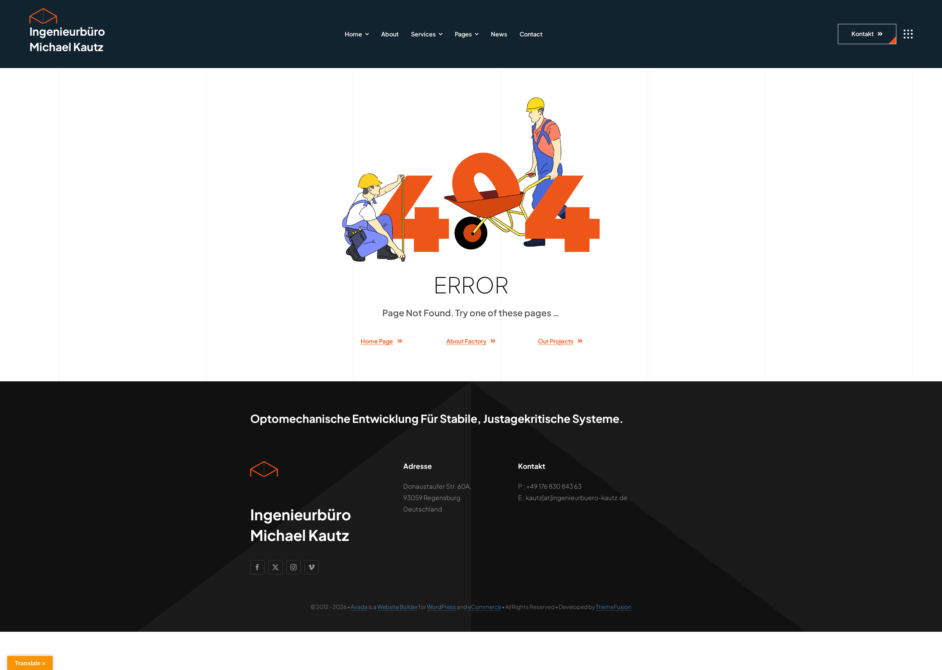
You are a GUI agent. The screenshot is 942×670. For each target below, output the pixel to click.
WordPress (441, 606)
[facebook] (257, 567)
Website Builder (397, 606)
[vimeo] (311, 567)
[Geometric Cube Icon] (43, 11)
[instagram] (293, 567)
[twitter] (275, 567)
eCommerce (484, 606)
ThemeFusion (613, 606)
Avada (359, 606)
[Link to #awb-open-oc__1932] (908, 34)
